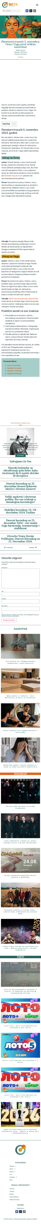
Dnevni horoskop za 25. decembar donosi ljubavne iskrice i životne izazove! (20, 486)
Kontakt (11, 1194)
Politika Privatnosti (14, 1199)
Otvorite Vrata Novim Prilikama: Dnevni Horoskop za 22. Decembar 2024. (20, 538)
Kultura (11, 1169)
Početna (11, 1188)
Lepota (11, 1171)
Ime (2, 591)
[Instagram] (30, 10)
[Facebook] (27, 10)
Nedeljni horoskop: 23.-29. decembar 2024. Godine (20, 511)
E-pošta (3, 598)
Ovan (28, 423)
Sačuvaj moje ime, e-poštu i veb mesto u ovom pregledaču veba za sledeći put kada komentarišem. (20, 615)
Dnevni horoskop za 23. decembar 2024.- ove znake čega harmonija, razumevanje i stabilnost (20, 524)
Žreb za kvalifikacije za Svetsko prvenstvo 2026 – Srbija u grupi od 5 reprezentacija (20, 1131)
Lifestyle (11, 1166)
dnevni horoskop (15, 423)
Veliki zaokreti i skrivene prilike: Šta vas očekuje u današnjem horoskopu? (20, 499)
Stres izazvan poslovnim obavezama (23, 299)
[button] (37, 5)
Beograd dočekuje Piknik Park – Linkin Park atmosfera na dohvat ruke (20, 911)
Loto (10, 1174)
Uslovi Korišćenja (13, 1197)
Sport (10, 1180)
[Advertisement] (20, 82)
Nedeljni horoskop (14, 368)
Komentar (4, 567)
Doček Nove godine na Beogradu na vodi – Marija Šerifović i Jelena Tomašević (20, 948)
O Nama (11, 1191)
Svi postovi (20, 455)
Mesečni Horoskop (14, 371)
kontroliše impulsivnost (13, 176)
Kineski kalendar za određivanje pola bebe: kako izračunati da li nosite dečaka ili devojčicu (20, 471)
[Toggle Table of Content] (13, 123)
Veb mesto (4, 606)
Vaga (20, 425)
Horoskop (20, 57)
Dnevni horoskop (13, 365)
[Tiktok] (34, 10)
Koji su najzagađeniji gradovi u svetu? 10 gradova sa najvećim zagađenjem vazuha (20, 991)
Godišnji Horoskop (14, 373)
